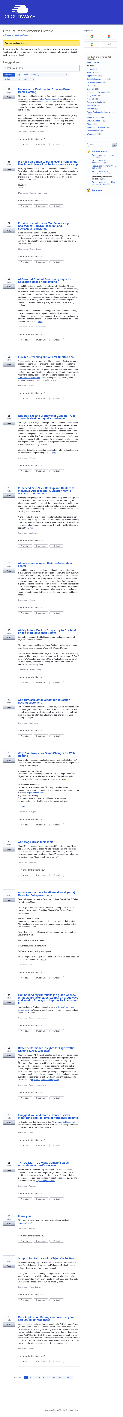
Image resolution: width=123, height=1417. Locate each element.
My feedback (29, 79)
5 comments (22, 723)
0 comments (22, 1228)
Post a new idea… (94, 62)
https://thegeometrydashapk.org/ (45, 1079)
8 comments (22, 385)
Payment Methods (94, 102)
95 (60, 1377)
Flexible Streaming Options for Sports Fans (46, 357)
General (32, 385)
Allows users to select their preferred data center (45, 564)
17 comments (23, 193)
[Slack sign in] (92, 44)
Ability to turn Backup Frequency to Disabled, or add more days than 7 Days (47, 631)
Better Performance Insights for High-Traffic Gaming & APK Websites (46, 1049)
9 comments (22, 600)
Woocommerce (93, 131)
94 (54, 1377)
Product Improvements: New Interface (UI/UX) (103, 183)
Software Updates (94, 121)
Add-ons (32, 965)
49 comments (23, 131)
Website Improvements (38, 193)
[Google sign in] (92, 37)
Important (42, 144)
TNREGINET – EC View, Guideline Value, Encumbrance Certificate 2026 (43, 1164)
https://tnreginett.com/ (45, 1180)
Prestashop (91, 105)
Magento (32, 862)
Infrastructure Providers (96, 92)
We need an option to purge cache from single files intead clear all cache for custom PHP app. (48, 163)
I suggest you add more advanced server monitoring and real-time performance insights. (48, 1116)
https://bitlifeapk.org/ (66, 1122)
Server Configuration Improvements (101, 112)
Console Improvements (96, 79)
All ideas (90, 66)
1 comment (22, 1132)
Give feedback (99, 151)
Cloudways (98, 190)
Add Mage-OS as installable (35, 841)
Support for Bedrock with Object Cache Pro (46, 1258)
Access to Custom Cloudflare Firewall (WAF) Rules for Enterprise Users (46, 894)
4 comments (22, 1018)
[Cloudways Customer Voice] (19, 12)
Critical (58, 144)
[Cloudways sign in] (109, 44)
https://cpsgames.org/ (49, 99)
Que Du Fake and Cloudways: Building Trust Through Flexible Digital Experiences (46, 417)
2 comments (22, 458)
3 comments (22, 862)
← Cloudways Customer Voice (15, 35)
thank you (24, 1216)
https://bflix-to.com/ (35, 793)
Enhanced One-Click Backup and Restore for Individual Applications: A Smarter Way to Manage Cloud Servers (46, 491)
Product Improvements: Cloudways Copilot (101, 172)
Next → (68, 1377)
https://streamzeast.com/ (29, 377)
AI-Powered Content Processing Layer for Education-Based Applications (44, 280)
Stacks (89, 124)
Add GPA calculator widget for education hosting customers (44, 701)
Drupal (90, 86)
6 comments (22, 327)
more (40, 322)
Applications (33, 533)
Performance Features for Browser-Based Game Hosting (44, 91)
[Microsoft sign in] (109, 37)
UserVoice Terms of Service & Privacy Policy (61, 1410)
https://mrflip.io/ (25, 1223)
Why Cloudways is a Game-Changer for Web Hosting (46, 754)
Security (31, 1348)
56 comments (23, 670)
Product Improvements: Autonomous (101, 161)
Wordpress (33, 812)
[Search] (114, 145)
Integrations (92, 96)
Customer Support (37, 131)
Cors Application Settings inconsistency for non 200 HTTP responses (46, 1318)
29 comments (23, 249)
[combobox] (100, 145)
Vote (9, 97)
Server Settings (36, 249)
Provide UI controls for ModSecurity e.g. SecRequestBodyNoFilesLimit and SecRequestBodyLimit (43, 226)
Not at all (26, 144)
